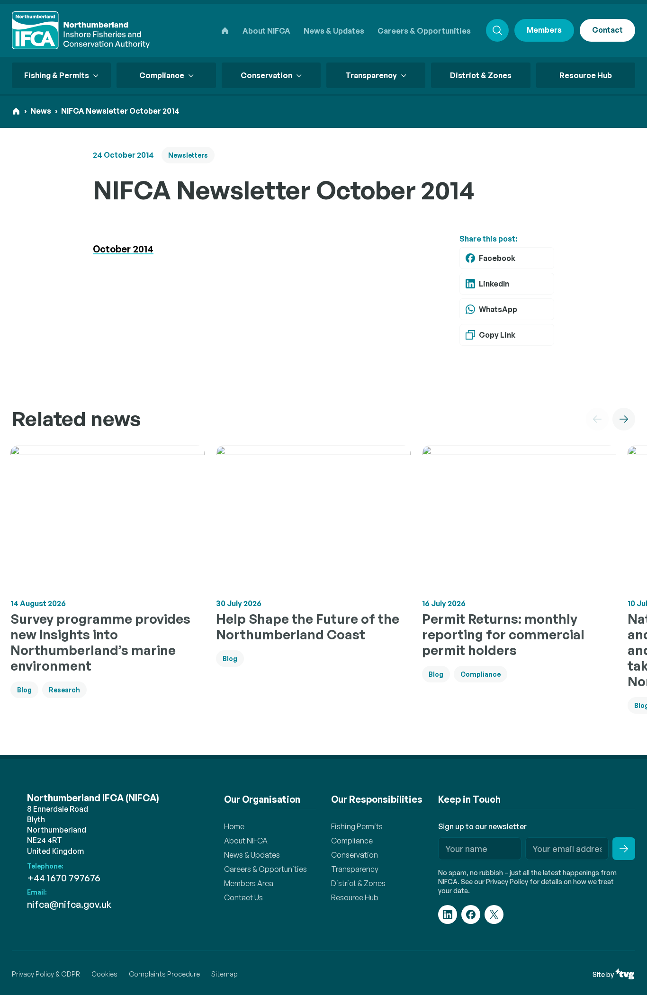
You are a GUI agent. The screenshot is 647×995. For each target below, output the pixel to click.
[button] (597, 419)
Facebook (497, 258)
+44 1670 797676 (63, 878)
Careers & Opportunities (424, 31)
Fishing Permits (357, 826)
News (40, 111)
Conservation (354, 855)
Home (234, 826)
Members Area (248, 883)
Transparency (354, 869)
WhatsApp (498, 309)
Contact (607, 30)
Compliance (352, 840)
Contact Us (243, 897)
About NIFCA (266, 31)
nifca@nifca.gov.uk (69, 904)
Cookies (104, 974)
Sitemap (224, 974)
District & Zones (481, 75)
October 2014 (123, 249)
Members (544, 30)
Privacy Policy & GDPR (46, 974)
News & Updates (334, 31)
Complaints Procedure (164, 974)
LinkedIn (494, 283)
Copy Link (497, 335)
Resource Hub (585, 75)
